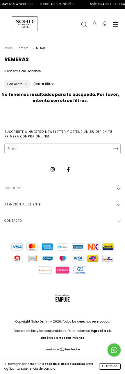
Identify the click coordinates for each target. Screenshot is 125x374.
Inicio (8, 48)
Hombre (22, 48)
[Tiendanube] (62, 350)
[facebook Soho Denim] (68, 169)
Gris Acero (14, 84)
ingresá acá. (101, 331)
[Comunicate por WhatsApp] (114, 350)
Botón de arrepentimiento (62, 338)
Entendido (109, 366)
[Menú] (115, 25)
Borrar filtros (44, 83)
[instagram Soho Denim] (53, 169)
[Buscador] (84, 25)
